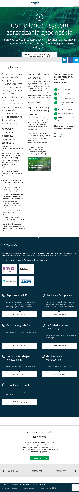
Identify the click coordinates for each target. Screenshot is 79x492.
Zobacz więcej (38, 458)
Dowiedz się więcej (20, 314)
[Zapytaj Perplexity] (53, 55)
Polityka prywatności (29, 488)
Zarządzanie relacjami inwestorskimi (66, 104)
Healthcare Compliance (66, 114)
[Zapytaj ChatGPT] (48, 55)
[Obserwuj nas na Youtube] (76, 60)
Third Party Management (67, 98)
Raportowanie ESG (64, 89)
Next (75, 470)
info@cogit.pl (60, 134)
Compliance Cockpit (65, 109)
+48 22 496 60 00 (16, 484)
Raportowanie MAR (64, 94)
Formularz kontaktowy (39, 484)
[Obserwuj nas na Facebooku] (70, 60)
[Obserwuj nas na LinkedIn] (64, 60)
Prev (4, 470)
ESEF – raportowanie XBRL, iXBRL (67, 119)
